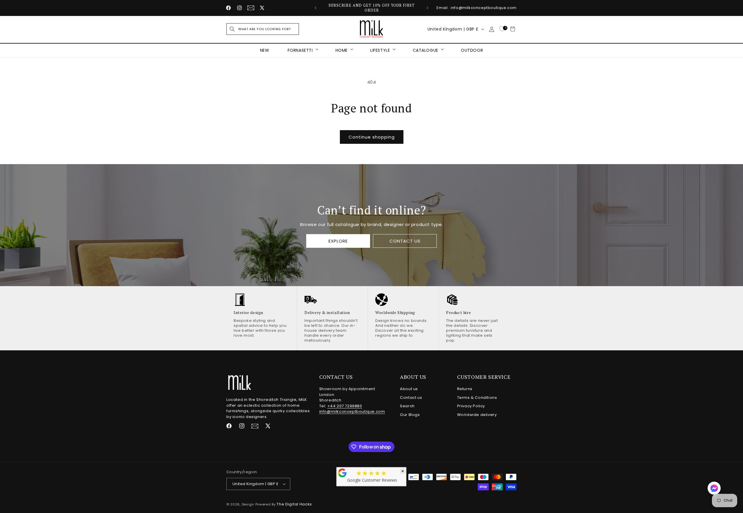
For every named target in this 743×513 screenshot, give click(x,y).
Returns (465, 389)
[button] (262, 29)
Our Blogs (410, 414)
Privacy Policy (471, 406)
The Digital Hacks (294, 504)
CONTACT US (404, 241)
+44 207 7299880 (344, 406)
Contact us (411, 397)
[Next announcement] (427, 7)
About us (409, 389)
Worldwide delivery (477, 414)
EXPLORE (338, 241)
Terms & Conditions (477, 397)
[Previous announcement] (315, 7)
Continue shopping (372, 137)
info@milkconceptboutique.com (352, 411)
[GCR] (342, 473)
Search (407, 406)
